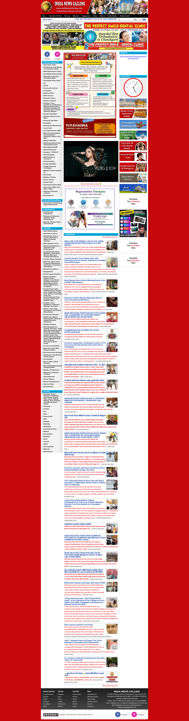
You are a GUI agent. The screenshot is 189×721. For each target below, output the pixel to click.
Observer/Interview (50, 150)
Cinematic (47, 406)
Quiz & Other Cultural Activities (51, 362)
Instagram (57, 59)
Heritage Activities (50, 324)
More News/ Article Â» (110, 237)
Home (44, 16)
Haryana (67, 16)
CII (45, 83)
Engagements (86, 16)
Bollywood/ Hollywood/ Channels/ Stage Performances (51, 217)
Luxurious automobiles (51, 346)
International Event (50, 429)
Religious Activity (50, 177)
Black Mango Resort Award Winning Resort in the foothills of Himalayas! (84, 281)
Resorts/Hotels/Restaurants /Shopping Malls (53, 366)
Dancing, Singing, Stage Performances (52, 222)
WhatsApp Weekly (92, 697)
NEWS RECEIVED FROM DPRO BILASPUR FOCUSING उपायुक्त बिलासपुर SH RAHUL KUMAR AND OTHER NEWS (83, 555)
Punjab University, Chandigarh (50, 167)
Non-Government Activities (53, 352)
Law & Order (48, 128)
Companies (47, 90)
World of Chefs (49, 384)
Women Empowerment (51, 381)
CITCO (46, 85)
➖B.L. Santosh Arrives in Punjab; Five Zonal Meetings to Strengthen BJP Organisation (83, 641)
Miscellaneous (48, 195)
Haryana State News (50, 114)
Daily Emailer (112, 16)
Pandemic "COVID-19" (51, 152)
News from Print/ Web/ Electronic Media (51, 349)
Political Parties (49, 161)
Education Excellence (51, 269)
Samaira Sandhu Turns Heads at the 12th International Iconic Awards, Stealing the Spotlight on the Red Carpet (85, 260)
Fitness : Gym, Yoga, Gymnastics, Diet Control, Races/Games (52, 310)
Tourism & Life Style (55, 16)
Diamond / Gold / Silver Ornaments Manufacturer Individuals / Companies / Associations (52, 264)
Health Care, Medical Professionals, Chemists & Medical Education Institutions (53, 319)
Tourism (46, 441)
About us (102, 16)
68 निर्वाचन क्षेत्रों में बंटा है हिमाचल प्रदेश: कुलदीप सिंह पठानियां (84, 380)
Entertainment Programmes (48, 212)
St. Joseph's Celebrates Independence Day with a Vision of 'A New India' (84, 659)
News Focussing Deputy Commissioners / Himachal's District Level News (52, 135)
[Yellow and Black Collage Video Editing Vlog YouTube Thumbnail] (133, 236)
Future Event (48, 416)
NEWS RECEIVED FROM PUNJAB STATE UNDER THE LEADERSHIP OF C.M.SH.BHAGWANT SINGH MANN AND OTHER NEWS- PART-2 (85, 435)
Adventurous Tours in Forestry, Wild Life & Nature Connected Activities (51, 238)
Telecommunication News (52, 185)
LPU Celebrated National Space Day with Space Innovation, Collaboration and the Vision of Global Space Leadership (85, 483)
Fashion (75, 697)
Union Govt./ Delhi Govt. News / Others (52, 188)
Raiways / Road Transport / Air (53, 171)
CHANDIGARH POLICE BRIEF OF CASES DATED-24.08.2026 (81, 331)
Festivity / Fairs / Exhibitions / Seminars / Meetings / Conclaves (52, 304)
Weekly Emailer (125, 16)
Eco (45, 411)
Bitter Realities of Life (51, 243)
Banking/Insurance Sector (52, 71)
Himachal (76, 16)
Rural (45, 439)
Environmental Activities (52, 274)
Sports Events (48, 182)
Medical (46, 431)
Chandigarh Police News (52, 80)
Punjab (45, 699)
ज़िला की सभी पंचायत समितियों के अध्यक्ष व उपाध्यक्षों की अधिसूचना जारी (85, 417)
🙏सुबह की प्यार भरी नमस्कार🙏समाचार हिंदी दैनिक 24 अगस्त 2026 (84, 674)
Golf (45, 419)
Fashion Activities (50, 101)
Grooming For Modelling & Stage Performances (53, 203)
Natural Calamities (50, 140)
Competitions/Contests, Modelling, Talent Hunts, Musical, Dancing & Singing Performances (52, 254)
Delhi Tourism (48, 95)
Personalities (48, 359)
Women (75, 701)
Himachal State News (51, 120)
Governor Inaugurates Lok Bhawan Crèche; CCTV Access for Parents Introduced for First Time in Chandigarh (85, 345)
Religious (47, 436)
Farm (45, 414)
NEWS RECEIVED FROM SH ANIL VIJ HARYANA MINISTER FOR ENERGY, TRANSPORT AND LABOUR (84, 400)
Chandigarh (46, 704)
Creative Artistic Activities (52, 259)
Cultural (46, 409)
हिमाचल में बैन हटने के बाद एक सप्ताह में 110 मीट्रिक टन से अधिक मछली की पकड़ (85, 454)
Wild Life (47, 449)
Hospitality (47, 123)
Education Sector (49, 98)
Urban (46, 444)
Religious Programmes (51, 370)
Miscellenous (48, 451)
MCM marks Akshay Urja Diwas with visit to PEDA (84, 583)
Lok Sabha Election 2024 (52, 130)
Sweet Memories (49, 376)
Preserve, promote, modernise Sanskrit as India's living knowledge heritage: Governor (84, 469)
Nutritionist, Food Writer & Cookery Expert (52, 355)
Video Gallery (91, 699)
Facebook (47, 59)
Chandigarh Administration (53, 74)
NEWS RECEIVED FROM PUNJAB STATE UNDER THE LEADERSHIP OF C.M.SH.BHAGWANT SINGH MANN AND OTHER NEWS (85, 315)
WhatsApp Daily (92, 694)
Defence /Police (49, 93)
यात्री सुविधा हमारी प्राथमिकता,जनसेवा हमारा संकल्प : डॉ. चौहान (84, 365)
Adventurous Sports (50, 233)
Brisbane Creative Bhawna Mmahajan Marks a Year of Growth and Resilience (83, 299)
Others (45, 706)
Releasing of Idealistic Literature (51, 373)
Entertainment (77, 694)
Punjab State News (50, 164)
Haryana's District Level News (52, 117)
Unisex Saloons (49, 379)
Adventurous (61, 704)
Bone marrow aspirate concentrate (78, 625)
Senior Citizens (49, 180)
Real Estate (47, 175)
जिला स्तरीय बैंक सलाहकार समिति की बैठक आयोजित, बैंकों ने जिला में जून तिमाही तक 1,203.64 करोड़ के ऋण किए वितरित (83, 571)
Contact (95, 16)
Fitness (75, 699)
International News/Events (52, 125)
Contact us (90, 706)
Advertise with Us (92, 701)
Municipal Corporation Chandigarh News (51, 77)
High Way (47, 424)
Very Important (49, 446)
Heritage (46, 421)
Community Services (51, 88)
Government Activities (51, 314)
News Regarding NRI (51, 147)
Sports (74, 706)
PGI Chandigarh (49, 155)
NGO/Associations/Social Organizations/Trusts (52, 143)
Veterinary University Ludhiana (51, 192)
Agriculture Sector (50, 65)
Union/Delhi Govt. (48, 694)
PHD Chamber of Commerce (49, 158)
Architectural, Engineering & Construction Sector (52, 68)
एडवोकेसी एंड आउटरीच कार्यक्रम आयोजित (77, 524)
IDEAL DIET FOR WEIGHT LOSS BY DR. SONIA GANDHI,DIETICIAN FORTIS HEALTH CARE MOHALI (98, 19)
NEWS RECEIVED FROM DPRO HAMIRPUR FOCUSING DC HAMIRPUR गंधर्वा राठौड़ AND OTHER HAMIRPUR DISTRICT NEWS (85, 538)
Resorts (75, 704)
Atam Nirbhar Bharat (50, 231)
